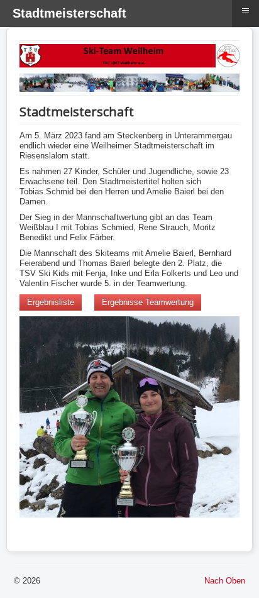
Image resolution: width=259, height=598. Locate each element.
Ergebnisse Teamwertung (148, 302)
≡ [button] (245, 11)
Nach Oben (224, 580)
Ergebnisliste (50, 302)
